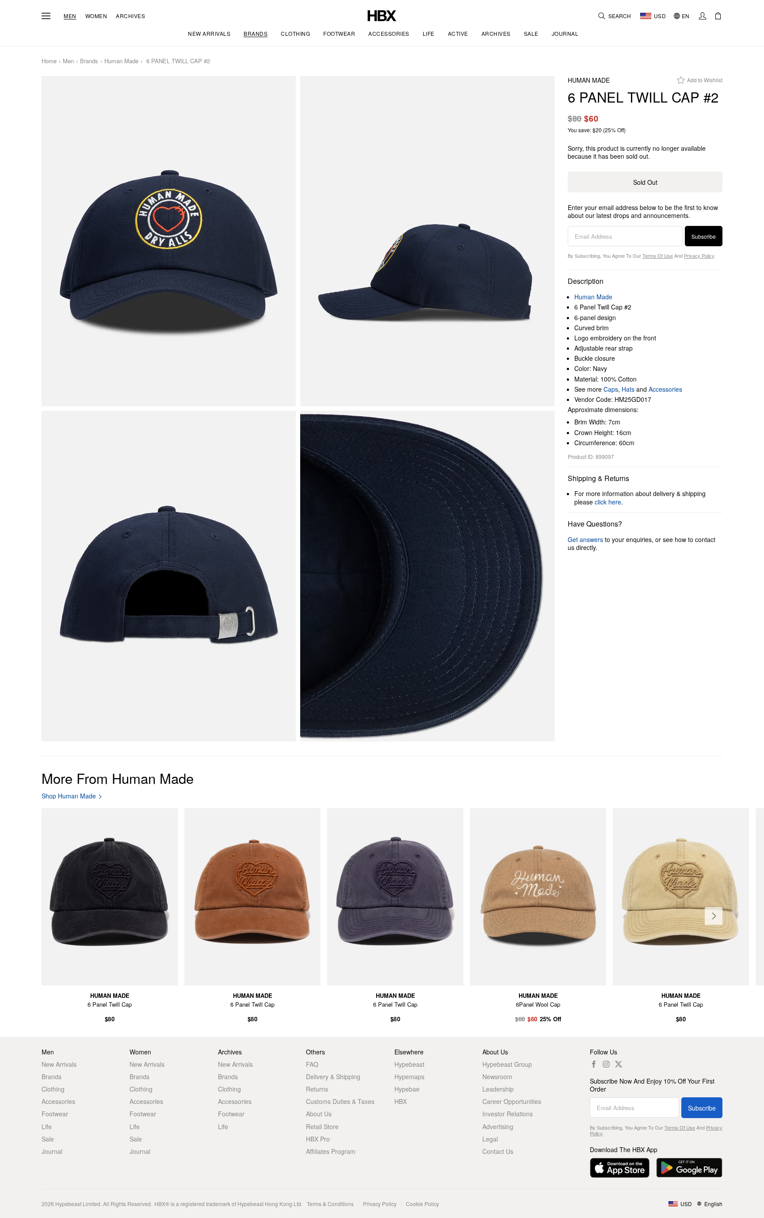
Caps (611, 389)
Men (70, 16)
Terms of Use (657, 255)
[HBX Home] (382, 15)
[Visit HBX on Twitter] (619, 1064)
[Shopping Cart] (718, 15)
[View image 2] (427, 241)
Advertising (497, 1126)
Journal (52, 1151)
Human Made (121, 61)
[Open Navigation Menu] (46, 15)
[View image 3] (169, 576)
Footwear (55, 1114)
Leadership (498, 1089)
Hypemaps (409, 1077)
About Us (319, 1114)
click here (608, 501)
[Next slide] (713, 916)
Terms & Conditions (330, 1203)
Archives (130, 16)
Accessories (665, 389)
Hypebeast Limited (77, 1203)
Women (96, 16)
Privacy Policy (699, 255)
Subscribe (703, 236)
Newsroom (497, 1077)
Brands (89, 61)
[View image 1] (169, 241)
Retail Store (322, 1126)
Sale (48, 1139)
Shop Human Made (69, 796)
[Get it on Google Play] (689, 1168)
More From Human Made (118, 778)
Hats (628, 389)
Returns (317, 1089)
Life (47, 1126)
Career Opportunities (511, 1101)
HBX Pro (318, 1139)
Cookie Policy (422, 1203)
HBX (400, 1101)
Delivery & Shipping (333, 1077)
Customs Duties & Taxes (340, 1101)
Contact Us (497, 1151)
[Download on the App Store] (619, 1168)
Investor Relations (507, 1114)
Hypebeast (409, 1064)
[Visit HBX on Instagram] (606, 1064)
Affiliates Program (330, 1151)
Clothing (53, 1089)
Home (49, 61)
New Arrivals (59, 1064)
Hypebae (407, 1089)
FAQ (312, 1064)
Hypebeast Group (507, 1064)
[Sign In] (702, 15)
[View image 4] (427, 576)
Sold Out (645, 182)
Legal (490, 1139)
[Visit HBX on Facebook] (594, 1064)
